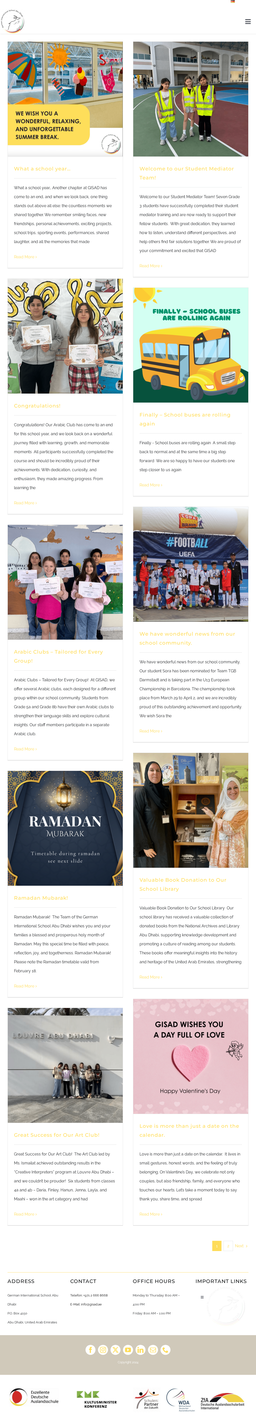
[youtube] (128, 1350)
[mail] (153, 1350)
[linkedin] (141, 1350)
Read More (24, 257)
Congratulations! (37, 406)
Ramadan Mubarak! (42, 898)
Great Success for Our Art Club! (57, 1135)
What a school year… (42, 169)
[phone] (165, 1350)
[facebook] (91, 1350)
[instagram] (103, 1350)
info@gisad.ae (91, 1304)
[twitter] (115, 1350)
